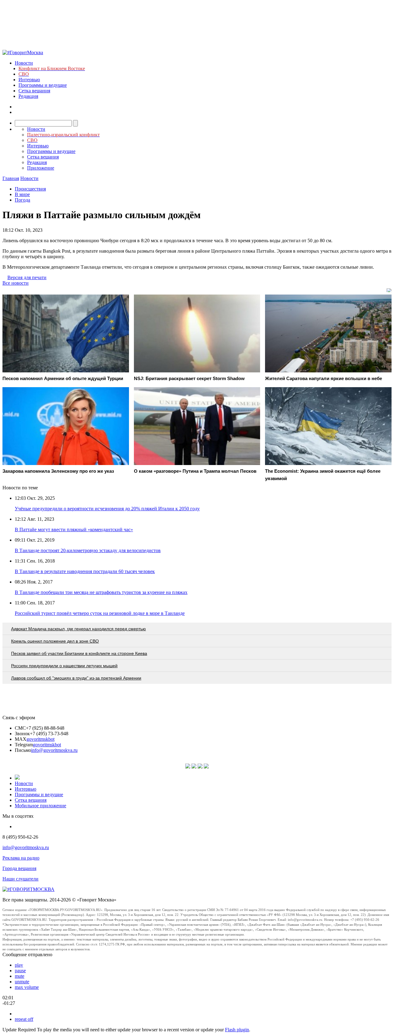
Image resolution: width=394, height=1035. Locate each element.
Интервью (29, 79)
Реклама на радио (20, 857)
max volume (27, 987)
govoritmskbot (40, 739)
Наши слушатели (20, 878)
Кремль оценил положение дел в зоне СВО (55, 641)
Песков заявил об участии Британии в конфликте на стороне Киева (79, 653)
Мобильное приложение (40, 805)
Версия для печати (26, 277)
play (19, 965)
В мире (22, 194)
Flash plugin (237, 1029)
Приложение (40, 167)
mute (19, 976)
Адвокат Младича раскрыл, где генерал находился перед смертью (78, 628)
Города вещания (19, 868)
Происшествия (30, 188)
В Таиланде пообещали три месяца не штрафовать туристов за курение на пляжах (101, 592)
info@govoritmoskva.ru (54, 750)
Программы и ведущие (42, 85)
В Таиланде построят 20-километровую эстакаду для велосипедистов (88, 550)
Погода (22, 200)
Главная (10, 178)
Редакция (28, 96)
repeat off (24, 1019)
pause (20, 970)
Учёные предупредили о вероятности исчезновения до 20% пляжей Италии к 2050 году (107, 508)
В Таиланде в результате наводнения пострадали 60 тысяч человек (85, 571)
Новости (24, 63)
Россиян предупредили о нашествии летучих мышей (64, 665)
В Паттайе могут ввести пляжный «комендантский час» (74, 529)
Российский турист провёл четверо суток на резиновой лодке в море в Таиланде (100, 613)
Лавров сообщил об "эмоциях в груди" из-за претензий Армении (76, 678)
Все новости (15, 283)
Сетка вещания (34, 90)
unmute (22, 981)
